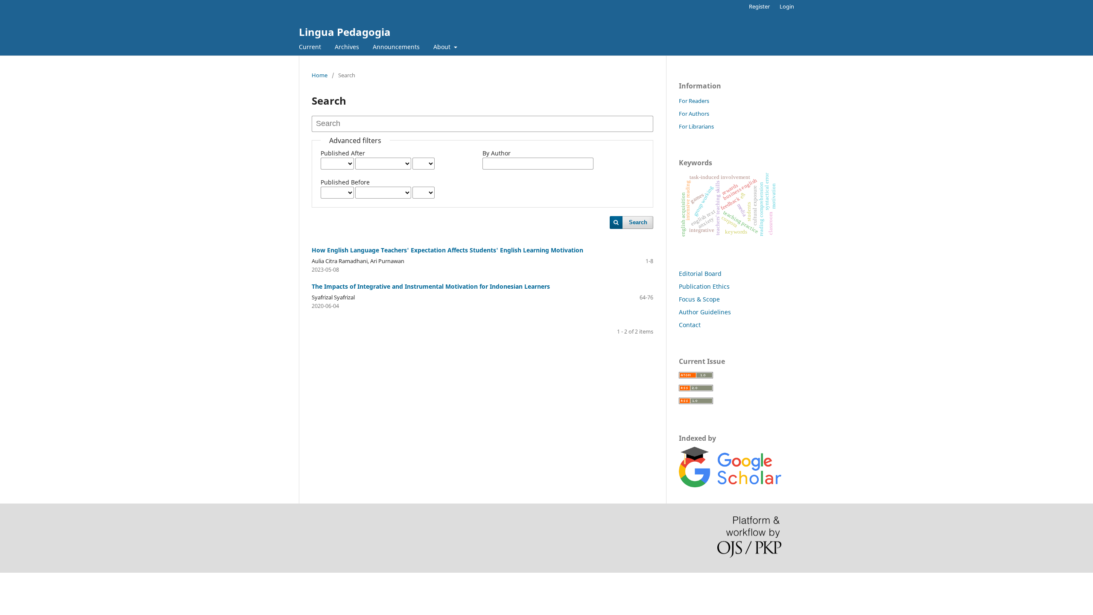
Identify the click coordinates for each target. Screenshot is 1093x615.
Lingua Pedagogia (345, 32)
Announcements (396, 47)
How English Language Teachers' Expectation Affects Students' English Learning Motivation (447, 250)
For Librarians (696, 126)
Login (787, 6)
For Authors (694, 113)
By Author (496, 153)
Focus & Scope (699, 299)
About (442, 47)
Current (310, 47)
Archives (347, 47)
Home (319, 75)
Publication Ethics (704, 286)
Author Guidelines (705, 312)
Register (759, 6)
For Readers (694, 101)
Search (638, 222)
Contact (690, 325)
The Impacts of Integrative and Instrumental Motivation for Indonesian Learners (431, 286)
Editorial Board (700, 273)
